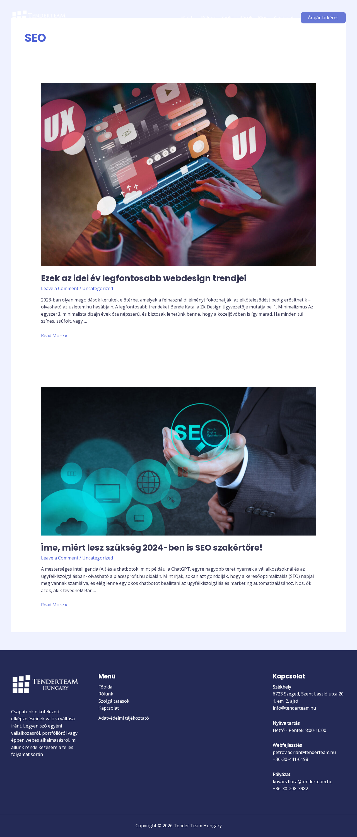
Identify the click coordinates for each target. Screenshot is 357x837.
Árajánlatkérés (323, 17)
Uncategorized (97, 288)
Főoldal (188, 17)
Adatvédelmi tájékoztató (123, 718)
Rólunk (208, 17)
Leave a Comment (59, 288)
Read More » (54, 335)
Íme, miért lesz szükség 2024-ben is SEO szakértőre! (152, 548)
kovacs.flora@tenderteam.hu (302, 781)
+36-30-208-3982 (290, 788)
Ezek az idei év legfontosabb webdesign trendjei (143, 278)
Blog (263, 17)
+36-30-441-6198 (290, 759)
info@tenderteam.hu (294, 708)
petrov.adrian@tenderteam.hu (304, 752)
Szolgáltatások (236, 17)
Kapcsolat (283, 17)
